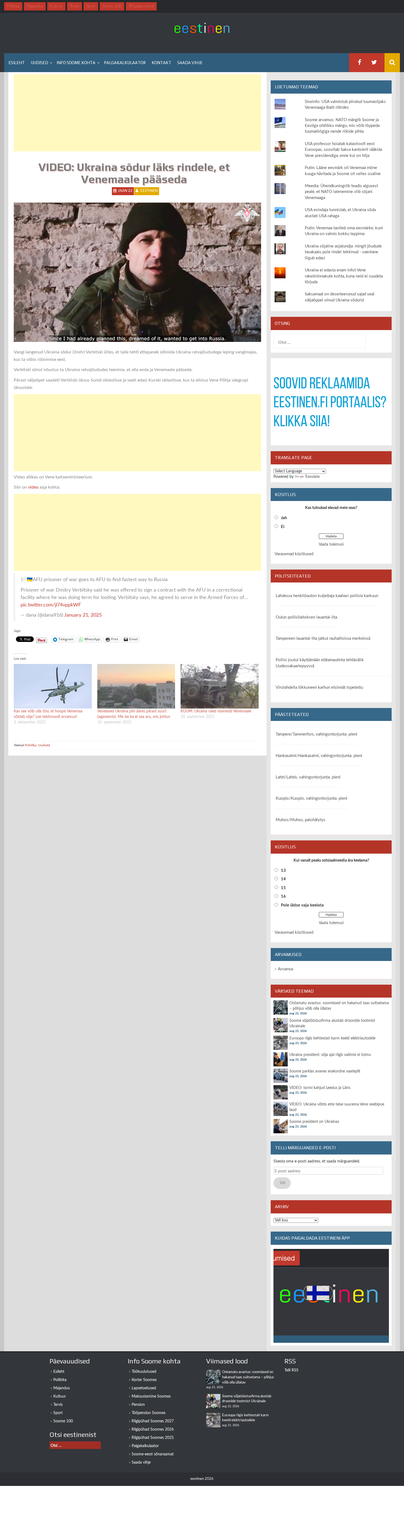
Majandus (61, 1388)
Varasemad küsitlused (294, 554)
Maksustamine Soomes (151, 1396)
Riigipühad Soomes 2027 (153, 1421)
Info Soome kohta (76, 62)
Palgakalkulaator (125, 62)
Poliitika (30, 745)
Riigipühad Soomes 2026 (153, 1429)
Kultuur (59, 1396)
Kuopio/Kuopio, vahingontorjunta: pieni (311, 798)
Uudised (39, 62)
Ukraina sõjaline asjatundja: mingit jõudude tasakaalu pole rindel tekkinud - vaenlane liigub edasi (343, 252)
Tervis (58, 1405)
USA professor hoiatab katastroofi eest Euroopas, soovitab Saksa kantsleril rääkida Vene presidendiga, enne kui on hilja (343, 150)
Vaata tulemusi (331, 544)
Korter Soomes (144, 1380)
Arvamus (286, 969)
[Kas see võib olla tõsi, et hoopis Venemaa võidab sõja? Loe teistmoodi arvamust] (53, 686)
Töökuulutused (144, 1372)
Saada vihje (190, 62)
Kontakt (161, 62)
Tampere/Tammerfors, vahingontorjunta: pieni (316, 734)
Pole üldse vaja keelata (302, 905)
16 (283, 896)
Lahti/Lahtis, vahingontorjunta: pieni (308, 777)
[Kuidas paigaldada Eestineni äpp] (331, 1296)
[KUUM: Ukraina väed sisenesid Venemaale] (220, 686)
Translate (312, 477)
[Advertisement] (137, 112)
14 (283, 879)
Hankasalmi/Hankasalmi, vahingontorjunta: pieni (319, 756)
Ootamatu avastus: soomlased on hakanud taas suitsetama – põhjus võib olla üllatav (248, 1377)
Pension (138, 1405)
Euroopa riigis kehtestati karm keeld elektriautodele (332, 1038)
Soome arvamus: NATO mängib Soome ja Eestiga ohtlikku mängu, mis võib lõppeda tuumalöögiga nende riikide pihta (342, 126)
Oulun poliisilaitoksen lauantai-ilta (306, 617)
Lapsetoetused (144, 1388)
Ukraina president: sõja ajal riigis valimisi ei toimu (330, 1055)
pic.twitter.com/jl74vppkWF (51, 605)
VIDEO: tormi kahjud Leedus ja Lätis (319, 1088)
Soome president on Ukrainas (314, 1122)
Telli (282, 1183)
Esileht (17, 62)
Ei (282, 527)
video (33, 487)
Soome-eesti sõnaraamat (153, 1454)
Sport (58, 1413)
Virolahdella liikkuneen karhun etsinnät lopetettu (319, 687)
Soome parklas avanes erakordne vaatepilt (324, 1071)
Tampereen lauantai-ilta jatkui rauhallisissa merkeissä (323, 638)
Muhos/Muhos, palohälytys (300, 820)
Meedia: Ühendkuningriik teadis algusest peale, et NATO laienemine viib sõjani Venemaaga (341, 192)
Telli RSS (291, 1370)
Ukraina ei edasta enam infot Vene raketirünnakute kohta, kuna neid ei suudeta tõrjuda (344, 276)
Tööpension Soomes (148, 1413)
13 (283, 870)
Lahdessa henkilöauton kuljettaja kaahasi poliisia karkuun (327, 596)
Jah (284, 518)
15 (283, 888)
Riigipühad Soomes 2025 (153, 1438)
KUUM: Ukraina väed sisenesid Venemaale (216, 711)
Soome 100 (63, 1421)
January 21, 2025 (83, 615)
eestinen (149, 191)
